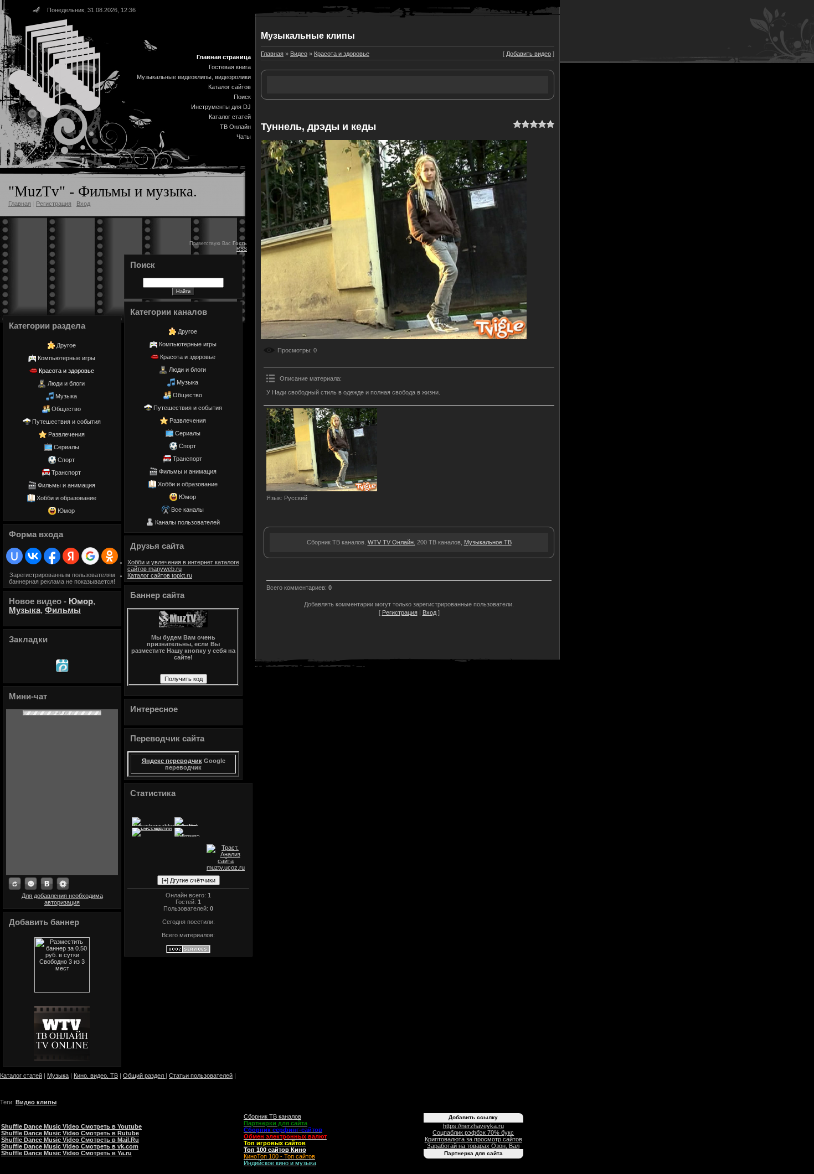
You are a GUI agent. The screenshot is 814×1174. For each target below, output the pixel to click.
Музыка (66, 396)
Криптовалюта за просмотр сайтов (473, 1139)
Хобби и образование (66, 498)
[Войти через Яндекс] (71, 556)
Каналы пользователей (187, 522)
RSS (241, 249)
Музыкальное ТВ (488, 542)
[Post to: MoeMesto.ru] (62, 665)
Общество (66, 409)
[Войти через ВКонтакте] (33, 556)
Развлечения (66, 434)
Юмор (66, 510)
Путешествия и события (66, 421)
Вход (83, 203)
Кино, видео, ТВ (96, 1075)
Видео (298, 53)
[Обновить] (15, 884)
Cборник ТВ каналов (272, 1116)
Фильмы (63, 610)
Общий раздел (144, 1075)
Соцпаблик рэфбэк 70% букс (473, 1132)
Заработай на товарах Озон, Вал (473, 1145)
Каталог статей (21, 1075)
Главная (19, 203)
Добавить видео (528, 53)
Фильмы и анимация (66, 485)
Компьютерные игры (66, 358)
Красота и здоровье (66, 370)
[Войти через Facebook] (52, 556)
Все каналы (187, 509)
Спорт (66, 459)
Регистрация (53, 203)
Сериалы (66, 447)
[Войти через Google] (90, 556)
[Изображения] (321, 449)
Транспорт (66, 472)
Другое (66, 345)
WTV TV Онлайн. (391, 542)
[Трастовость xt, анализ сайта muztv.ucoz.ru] (226, 867)
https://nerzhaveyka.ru (473, 1126)
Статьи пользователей (201, 1075)
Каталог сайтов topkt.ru (159, 575)
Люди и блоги (66, 383)
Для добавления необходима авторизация (62, 899)
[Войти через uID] (14, 556)
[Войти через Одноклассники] (109, 556)
